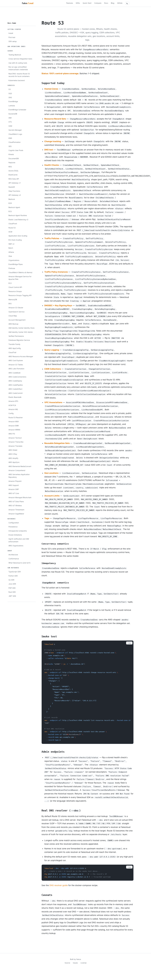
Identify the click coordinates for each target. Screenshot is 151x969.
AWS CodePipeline (15, 385)
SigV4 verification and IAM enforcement (18, 540)
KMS (10, 138)
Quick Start (87, 3)
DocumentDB (13, 158)
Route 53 (12, 228)
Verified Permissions (16, 336)
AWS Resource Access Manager (20, 356)
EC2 (10, 283)
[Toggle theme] (127, 3)
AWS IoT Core (13, 493)
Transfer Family (14, 344)
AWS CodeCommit (15, 393)
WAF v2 (11, 244)
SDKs (78, 3)
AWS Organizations (15, 546)
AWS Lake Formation (16, 369)
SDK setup (12, 41)
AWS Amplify (13, 458)
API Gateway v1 (14, 183)
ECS (10, 211)
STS (10, 122)
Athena (11, 252)
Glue (10, 256)
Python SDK (13, 576)
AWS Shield (12, 450)
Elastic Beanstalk (14, 397)
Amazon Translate (15, 446)
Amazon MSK (13, 421)
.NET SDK (12, 596)
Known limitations (15, 535)
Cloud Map (12, 316)
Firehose (11, 268)
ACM (10, 232)
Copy (129, 643)
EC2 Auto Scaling (15, 240)
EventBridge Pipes (15, 264)
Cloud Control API (15, 287)
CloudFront (12, 224)
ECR (10, 203)
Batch (10, 248)
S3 (9, 89)
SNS (10, 97)
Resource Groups (15, 291)
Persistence (12, 527)
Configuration (13, 523)
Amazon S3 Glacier (15, 308)
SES (10, 146)
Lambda (11, 106)
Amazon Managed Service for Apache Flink (19, 277)
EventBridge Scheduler (17, 110)
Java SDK (12, 584)
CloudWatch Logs (15, 134)
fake (27, 3)
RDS (10, 167)
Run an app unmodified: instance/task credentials (18, 68)
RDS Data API (13, 179)
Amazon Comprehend (16, 470)
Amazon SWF (13, 489)
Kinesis (11, 154)
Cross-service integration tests (20, 59)
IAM (9, 118)
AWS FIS (11, 434)
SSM (10, 126)
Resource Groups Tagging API (20, 295)
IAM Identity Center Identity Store (21, 328)
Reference (12, 519)
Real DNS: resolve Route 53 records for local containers (19, 75)
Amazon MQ (13, 409)
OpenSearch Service (16, 312)
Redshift (11, 187)
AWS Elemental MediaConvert (19, 466)
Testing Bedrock (14, 55)
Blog (112, 3)
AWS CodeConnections (17, 377)
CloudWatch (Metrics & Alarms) (20, 272)
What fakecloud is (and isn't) (19, 563)
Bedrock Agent (14, 207)
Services (11, 85)
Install (10, 33)
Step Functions (14, 191)
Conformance (13, 559)
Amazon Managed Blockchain (19, 497)
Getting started (14, 29)
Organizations (13, 260)
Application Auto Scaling (17, 236)
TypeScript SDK (14, 572)
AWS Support (13, 485)
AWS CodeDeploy (15, 381)
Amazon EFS (13, 401)
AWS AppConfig (14, 348)
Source (67, 963)
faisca (78, 959)
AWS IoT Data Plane (16, 501)
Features (69, 3)
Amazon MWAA (14, 430)
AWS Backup (13, 324)
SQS (10, 93)
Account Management (16, 320)
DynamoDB (12, 114)
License (83, 963)
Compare (97, 3)
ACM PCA (12, 405)
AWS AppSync (14, 462)
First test (11, 37)
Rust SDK (12, 592)
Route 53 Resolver (15, 417)
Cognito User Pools (15, 150)
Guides (10, 51)
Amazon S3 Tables (15, 365)
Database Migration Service (19, 340)
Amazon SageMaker (16, 514)
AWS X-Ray (12, 454)
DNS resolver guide (58, 885)
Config (11, 413)
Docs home (12, 23)
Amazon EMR (13, 426)
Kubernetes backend (16, 80)
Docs (106, 3)
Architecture (13, 555)
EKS (10, 304)
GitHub (119, 3)
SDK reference (13, 568)
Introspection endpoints (17, 531)
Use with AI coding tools (17, 63)
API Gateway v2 (14, 195)
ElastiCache (12, 175)
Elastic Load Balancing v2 (18, 220)
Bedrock (11, 199)
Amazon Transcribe (15, 442)
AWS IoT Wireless (15, 505)
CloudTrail (12, 352)
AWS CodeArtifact (15, 389)
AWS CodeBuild (14, 373)
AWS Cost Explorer (15, 360)
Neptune (11, 163)
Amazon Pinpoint (14, 481)
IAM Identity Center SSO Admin (20, 332)
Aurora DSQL (13, 171)
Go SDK (11, 580)
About (10, 551)
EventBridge (13, 101)
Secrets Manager (15, 130)
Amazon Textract (15, 438)
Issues (75, 963)
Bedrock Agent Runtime (17, 215)
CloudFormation (14, 142)
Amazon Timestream (16, 510)
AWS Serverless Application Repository (19, 475)
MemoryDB (12, 300)
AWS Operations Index (16, 46)
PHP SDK (12, 588)
